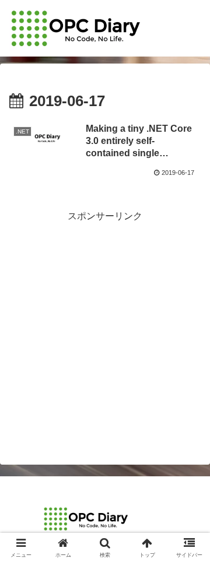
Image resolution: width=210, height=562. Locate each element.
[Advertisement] (105, 330)
